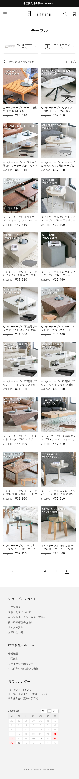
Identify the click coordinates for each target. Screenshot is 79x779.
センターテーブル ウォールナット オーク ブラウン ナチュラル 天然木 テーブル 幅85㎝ (58, 329)
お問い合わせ (15, 632)
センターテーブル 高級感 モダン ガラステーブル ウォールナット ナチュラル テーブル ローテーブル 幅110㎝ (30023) (58, 441)
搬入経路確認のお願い (20, 622)
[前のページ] (12, 570)
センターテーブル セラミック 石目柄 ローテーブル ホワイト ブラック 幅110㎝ (58, 110)
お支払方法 (14, 607)
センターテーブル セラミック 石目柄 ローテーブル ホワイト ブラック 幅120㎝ (20, 165)
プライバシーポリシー (20, 663)
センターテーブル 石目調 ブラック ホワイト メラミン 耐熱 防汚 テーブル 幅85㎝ (20, 329)
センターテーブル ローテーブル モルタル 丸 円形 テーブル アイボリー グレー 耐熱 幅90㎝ (58, 167)
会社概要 (13, 653)
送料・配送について (19, 612)
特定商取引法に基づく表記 (23, 668)
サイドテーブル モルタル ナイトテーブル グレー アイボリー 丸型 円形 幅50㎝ (58, 220)
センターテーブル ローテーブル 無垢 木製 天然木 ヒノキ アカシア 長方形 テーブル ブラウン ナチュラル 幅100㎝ (20, 496)
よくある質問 (15, 627)
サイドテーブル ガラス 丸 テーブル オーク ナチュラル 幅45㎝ (57, 548)
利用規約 (13, 658)
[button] (5, 13)
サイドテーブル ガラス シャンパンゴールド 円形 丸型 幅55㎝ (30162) (58, 494)
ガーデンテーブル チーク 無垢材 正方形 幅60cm (20, 109)
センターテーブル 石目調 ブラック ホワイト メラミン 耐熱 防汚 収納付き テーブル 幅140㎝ (58, 386)
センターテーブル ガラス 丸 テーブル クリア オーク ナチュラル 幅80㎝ (19, 548)
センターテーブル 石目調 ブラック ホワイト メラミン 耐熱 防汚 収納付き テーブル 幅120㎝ (20, 386)
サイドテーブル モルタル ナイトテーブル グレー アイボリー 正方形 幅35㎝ (58, 275)
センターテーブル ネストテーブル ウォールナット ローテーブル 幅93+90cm (20, 220)
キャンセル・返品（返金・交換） (27, 617)
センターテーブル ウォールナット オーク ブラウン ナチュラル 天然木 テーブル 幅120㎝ (20, 439)
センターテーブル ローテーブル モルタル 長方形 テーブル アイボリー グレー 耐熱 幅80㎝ (20, 276)
